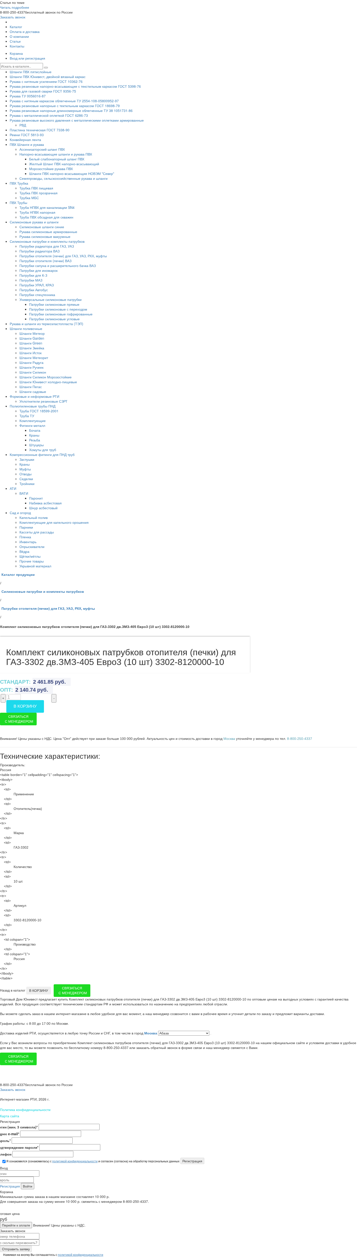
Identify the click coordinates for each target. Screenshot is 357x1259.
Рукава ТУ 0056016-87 (28, 96)
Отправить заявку (16, 1248)
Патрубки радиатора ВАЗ (39, 251)
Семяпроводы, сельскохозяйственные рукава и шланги (63, 178)
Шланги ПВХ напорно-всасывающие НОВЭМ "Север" (71, 173)
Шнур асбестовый (43, 507)
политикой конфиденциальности (75, 1161)
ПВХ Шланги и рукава (27, 144)
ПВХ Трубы (18, 202)
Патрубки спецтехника (37, 294)
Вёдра (24, 551)
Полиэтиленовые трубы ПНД (32, 406)
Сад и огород (20, 512)
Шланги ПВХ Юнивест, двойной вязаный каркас (47, 76)
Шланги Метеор (32, 333)
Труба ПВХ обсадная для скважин (46, 217)
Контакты (17, 46)
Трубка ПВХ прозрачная (38, 192)
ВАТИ (23, 493)
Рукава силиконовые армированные (48, 231)
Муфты (25, 469)
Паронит (36, 498)
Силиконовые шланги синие (41, 226)
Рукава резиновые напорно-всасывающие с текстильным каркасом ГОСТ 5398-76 (75, 86)
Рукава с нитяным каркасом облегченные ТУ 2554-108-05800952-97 (64, 100)
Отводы (25, 473)
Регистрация (10, 1186)
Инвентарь (27, 541)
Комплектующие (32, 420)
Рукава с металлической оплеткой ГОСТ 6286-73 (49, 115)
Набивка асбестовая (45, 502)
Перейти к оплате (16, 1225)
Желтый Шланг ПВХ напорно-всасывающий (64, 163)
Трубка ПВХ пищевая (36, 188)
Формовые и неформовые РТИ (34, 396)
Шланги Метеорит (33, 357)
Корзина (16, 53)
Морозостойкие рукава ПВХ (51, 168)
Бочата (34, 430)
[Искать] (46, 67)
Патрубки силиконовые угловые (54, 318)
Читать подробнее (14, 7)
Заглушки (26, 459)
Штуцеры (36, 444)
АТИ (13, 488)
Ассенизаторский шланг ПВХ (42, 149)
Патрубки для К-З (33, 275)
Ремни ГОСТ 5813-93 (27, 134)
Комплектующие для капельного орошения (54, 522)
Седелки (26, 478)
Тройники (26, 483)
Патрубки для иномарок (38, 270)
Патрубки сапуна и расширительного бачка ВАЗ (57, 265)
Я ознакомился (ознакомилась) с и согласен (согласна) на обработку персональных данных (92, 1161)
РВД (22, 125)
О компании (19, 36)
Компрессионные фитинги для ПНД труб (42, 454)
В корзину (25, 706)
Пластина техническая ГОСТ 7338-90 (39, 129)
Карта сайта (9, 1115)
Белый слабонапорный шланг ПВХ (56, 158)
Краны (34, 435)
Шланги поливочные (26, 328)
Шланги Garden (31, 338)
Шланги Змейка (31, 347)
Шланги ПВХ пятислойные (30, 71)
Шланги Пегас (30, 386)
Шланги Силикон (32, 372)
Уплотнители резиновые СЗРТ (43, 401)
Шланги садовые (32, 391)
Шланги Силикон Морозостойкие (45, 377)
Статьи (15, 41)
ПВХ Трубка (19, 183)
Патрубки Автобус (33, 289)
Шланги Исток (30, 352)
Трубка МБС (29, 197)
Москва (151, 1033)
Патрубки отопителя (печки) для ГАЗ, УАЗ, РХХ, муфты (63, 255)
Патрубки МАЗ (30, 280)
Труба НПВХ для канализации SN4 (47, 207)
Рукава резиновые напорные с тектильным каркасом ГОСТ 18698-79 (65, 105)
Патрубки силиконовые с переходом (58, 309)
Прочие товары (31, 561)
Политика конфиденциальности (25, 1109)
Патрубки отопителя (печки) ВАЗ (45, 260)
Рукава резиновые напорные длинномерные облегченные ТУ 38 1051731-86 (71, 110)
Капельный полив (33, 517)
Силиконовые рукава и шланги (34, 221)
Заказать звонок (12, 17)
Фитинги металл (32, 425)
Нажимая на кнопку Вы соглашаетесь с (52, 1254)
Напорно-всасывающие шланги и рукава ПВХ (55, 154)
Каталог (16, 26)
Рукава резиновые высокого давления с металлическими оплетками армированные (77, 120)
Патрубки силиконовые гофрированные (61, 314)
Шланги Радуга (31, 362)
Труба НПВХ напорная (37, 212)
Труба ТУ (26, 415)
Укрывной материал (35, 565)
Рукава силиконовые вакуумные (44, 236)
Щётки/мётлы (30, 556)
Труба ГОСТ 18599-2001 (39, 410)
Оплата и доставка (25, 31)
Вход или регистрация (27, 58)
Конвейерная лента (25, 139)
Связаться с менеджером (19, 719)
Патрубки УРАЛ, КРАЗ (36, 284)
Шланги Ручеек (31, 367)
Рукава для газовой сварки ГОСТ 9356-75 (43, 91)
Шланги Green (30, 343)
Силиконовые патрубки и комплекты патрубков (47, 241)
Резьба (34, 440)
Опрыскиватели (31, 546)
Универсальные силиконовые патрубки (50, 299)
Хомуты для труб (42, 449)
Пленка (25, 536)
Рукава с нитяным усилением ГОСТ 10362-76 (46, 81)
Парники (26, 527)
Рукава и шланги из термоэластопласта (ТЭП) (46, 323)
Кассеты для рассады (36, 532)
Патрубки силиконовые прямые (54, 304)
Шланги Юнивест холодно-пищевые (48, 381)
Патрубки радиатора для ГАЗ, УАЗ (46, 246)
